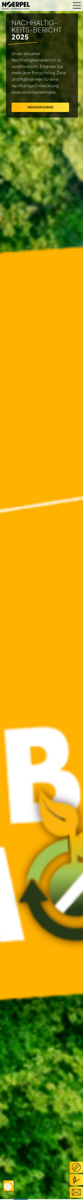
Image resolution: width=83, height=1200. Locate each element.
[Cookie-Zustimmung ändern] (8, 1185)
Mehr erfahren (40, 107)
